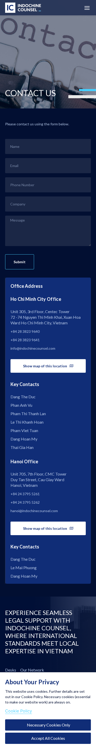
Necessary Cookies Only (48, 724)
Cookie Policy (18, 710)
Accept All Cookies (48, 738)
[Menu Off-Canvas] (87, 8)
